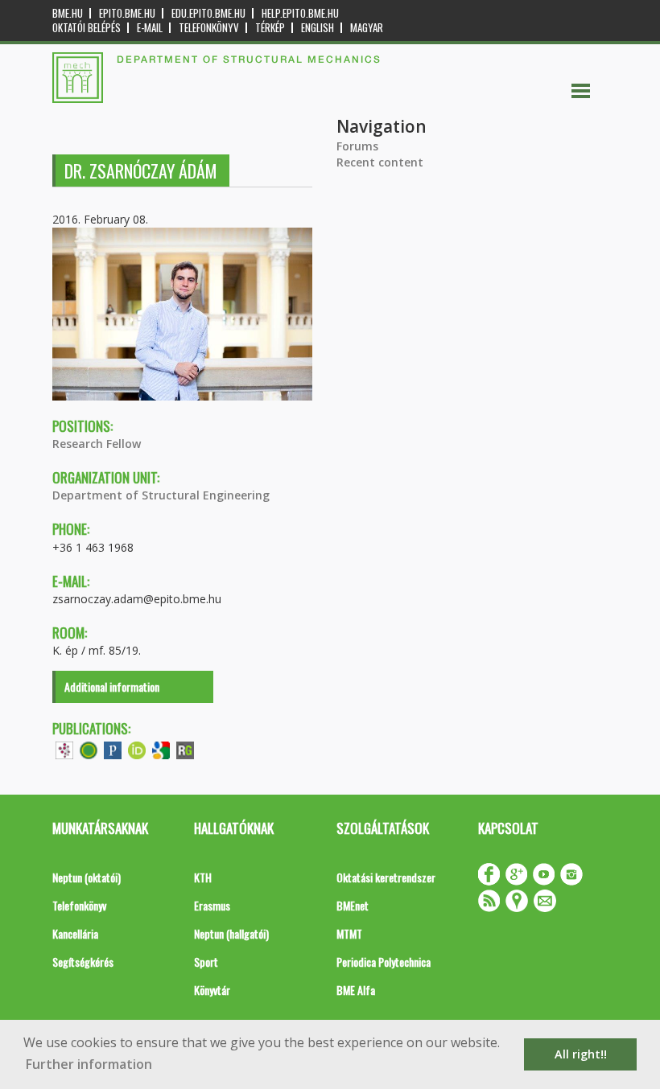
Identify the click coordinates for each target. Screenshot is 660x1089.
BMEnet (352, 905)
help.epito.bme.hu (300, 13)
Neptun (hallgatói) (231, 933)
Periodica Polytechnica (383, 961)
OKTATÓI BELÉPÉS (86, 28)
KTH (203, 877)
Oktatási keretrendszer (385, 877)
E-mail (150, 28)
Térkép (270, 28)
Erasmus (212, 905)
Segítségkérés (82, 961)
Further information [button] (89, 1064)
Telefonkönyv (209, 28)
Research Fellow (96, 443)
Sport (206, 961)
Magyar (366, 28)
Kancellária (75, 933)
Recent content (379, 162)
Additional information (111, 686)
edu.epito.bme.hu (208, 13)
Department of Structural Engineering (161, 495)
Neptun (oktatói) (86, 877)
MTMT (349, 933)
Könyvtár (212, 989)
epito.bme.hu (127, 13)
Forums (357, 146)
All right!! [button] (581, 1054)
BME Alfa (355, 989)
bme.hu (67, 13)
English (317, 28)
